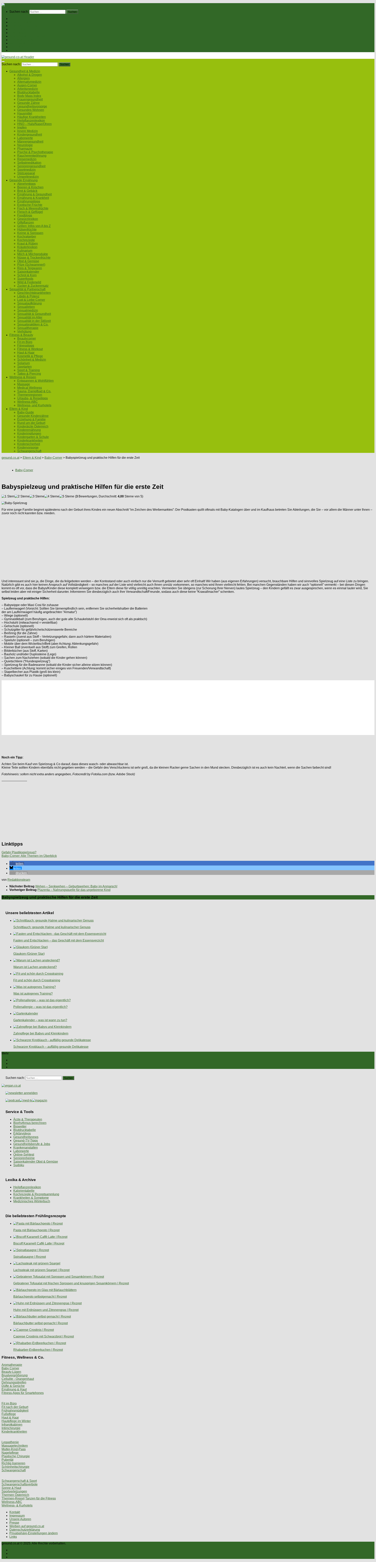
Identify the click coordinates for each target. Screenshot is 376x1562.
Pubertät (7, 1459)
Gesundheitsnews (25, 1137)
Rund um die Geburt (31, 423)
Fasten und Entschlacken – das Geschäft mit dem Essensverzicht (58, 940)
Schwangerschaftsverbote (20, 1484)
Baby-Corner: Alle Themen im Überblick (29, 855)
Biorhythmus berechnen (29, 1123)
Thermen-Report (13, 1498)
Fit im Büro (24, 342)
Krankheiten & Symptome (31, 1197)
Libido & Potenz (28, 296)
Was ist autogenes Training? (33, 993)
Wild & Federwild (29, 282)
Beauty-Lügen (11, 1371)
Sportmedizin (26, 169)
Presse (14, 1522)
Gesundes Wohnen (30, 110)
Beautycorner (26, 338)
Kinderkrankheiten (30, 440)
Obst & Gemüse (28, 261)
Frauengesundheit (30, 99)
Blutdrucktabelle (28, 92)
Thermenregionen (29, 394)
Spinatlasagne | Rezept (29, 1256)
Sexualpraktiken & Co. (32, 324)
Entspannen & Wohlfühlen (35, 380)
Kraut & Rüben (27, 243)
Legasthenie (10, 1442)
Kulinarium (24, 250)
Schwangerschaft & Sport (19, 1480)
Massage (23, 384)
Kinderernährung (29, 430)
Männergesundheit (30, 141)
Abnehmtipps (26, 183)
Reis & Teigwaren (29, 268)
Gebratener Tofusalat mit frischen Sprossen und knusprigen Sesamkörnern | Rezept (71, 1283)
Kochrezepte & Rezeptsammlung (36, 1194)
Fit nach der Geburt (15, 1407)
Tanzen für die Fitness (40, 1498)
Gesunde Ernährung (23, 25)
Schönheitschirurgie (15, 1466)
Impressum (17, 1515)
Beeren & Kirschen (30, 187)
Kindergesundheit (29, 134)
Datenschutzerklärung (24, 1529)
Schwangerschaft (29, 451)
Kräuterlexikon (27, 247)
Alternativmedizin (29, 81)
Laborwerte (25, 138)
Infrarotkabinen (12, 1424)
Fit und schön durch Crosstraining (36, 980)
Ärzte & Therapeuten (27, 1119)
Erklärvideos (22, 1133)
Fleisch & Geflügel (30, 212)
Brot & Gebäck (27, 190)
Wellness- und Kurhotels (34, 405)
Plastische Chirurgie (16, 1456)
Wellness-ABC (27, 401)
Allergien (23, 78)
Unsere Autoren (20, 1519)
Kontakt (14, 1512)
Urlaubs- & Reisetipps (32, 398)
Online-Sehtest (23, 1154)
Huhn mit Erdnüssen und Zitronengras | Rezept (46, 1310)
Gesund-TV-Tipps (25, 1140)
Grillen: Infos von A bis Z (34, 226)
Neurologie (25, 145)
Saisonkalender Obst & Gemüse (35, 1161)
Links (13, 1536)
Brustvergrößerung (15, 1375)
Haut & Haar (25, 352)
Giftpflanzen (25, 222)
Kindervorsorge (28, 447)
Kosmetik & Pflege (30, 356)
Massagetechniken (15, 1445)
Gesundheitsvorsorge (32, 106)
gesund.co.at (10, 457)
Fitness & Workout (30, 349)
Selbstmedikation (29, 162)
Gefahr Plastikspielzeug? (19, 852)
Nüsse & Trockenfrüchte (34, 257)
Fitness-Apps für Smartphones (23, 1393)
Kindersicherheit (28, 444)
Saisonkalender (28, 271)
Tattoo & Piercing (29, 373)
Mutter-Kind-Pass (14, 1449)
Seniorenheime (24, 1158)
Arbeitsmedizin (27, 88)
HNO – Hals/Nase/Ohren (34, 124)
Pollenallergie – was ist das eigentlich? (40, 1007)
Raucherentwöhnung (31, 155)
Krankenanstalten (25, 1147)
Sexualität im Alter (29, 317)
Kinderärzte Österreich (32, 426)
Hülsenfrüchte (27, 229)
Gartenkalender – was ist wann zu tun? (40, 1020)
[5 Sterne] (66, 496)
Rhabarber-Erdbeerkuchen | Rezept (38, 1349)
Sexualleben (26, 306)
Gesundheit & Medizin (24, 22)
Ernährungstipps (28, 201)
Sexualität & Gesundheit (34, 314)
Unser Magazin (20, 32)
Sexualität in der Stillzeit (34, 321)
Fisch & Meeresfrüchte (32, 208)
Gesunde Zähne (28, 103)
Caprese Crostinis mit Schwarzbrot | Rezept (43, 1336)
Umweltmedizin (28, 176)
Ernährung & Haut (14, 1389)
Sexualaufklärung (29, 303)
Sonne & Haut (11, 1488)
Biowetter (19, 1126)
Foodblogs (24, 215)
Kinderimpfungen (29, 433)
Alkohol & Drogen (29, 74)
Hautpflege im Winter (16, 1421)
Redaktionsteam (18, 879)
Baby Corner (10, 1368)
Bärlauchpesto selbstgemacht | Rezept (40, 1296)
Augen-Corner (27, 85)
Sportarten (24, 366)
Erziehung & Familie (31, 419)
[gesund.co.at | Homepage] (12, 4)
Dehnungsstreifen (14, 1382)
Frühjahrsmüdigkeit (15, 1410)
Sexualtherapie (27, 328)
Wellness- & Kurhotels (17, 1505)
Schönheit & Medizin (31, 359)
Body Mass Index (29, 95)
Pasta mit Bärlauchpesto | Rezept (36, 1230)
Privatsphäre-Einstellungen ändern (33, 1533)
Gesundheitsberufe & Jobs (31, 1144)
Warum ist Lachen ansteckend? (35, 967)
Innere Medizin (27, 131)
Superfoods (25, 278)
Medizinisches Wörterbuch (31, 1201)
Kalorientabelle (23, 1190)
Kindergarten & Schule (33, 437)
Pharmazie (24, 148)
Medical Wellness (29, 387)
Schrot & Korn (27, 275)
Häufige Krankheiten (31, 117)
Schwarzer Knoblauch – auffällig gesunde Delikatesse (51, 1046)
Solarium (23, 363)
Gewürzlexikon (27, 219)
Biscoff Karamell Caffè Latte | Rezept (38, 1243)
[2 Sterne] (22, 496)
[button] (16, 863)
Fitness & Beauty (21, 39)
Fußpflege (9, 1414)
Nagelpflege (10, 1452)
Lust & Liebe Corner (31, 299)
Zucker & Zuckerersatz (33, 285)
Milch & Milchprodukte (32, 254)
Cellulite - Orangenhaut (18, 1378)
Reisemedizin (26, 159)
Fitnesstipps (25, 345)
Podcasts (15, 50)
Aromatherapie (12, 1364)
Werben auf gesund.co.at (26, 1526)
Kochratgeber (26, 236)
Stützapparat (26, 173)
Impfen (22, 127)
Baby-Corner (53, 457)
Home (13, 18)
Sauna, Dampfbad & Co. (34, 391)
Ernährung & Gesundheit (34, 194)
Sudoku (18, 1165)
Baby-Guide (25, 412)
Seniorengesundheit (31, 166)
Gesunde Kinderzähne (33, 416)
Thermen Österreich (15, 1495)
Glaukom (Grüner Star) (29, 953)
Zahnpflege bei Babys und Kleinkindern (40, 1033)
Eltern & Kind (18, 46)
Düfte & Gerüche (13, 1386)
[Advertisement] (119, 545)
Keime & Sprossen (30, 233)
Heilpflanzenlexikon (31, 120)
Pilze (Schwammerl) (31, 264)
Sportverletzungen (14, 1491)
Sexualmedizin (27, 310)
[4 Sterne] (51, 496)
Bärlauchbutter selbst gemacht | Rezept (40, 1323)
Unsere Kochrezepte (23, 29)
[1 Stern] (8, 496)
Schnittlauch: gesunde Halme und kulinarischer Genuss (51, 927)
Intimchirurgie (11, 1428)
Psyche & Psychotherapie (35, 152)
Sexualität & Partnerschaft (27, 36)
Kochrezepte (26, 240)
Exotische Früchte (29, 205)
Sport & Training (28, 370)
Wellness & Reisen (22, 43)
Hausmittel (24, 113)
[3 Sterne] (37, 496)
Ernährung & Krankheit (33, 197)
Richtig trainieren (13, 1463)
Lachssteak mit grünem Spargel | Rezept (41, 1270)
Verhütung (24, 331)
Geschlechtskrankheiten (34, 292)
